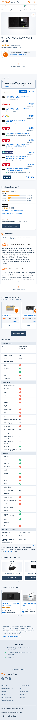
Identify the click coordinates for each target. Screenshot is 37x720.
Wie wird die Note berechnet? (18, 54)
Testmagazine (24, 685)
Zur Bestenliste (12, 578)
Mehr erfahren (8, 86)
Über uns (4, 685)
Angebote (11, 10)
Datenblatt (32, 10)
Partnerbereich (6, 697)
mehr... (33, 546)
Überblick (4, 10)
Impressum (5, 708)
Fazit (25, 10)
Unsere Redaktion (7, 688)
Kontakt (22, 697)
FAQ (21, 688)
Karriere (3, 694)
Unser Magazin (25, 691)
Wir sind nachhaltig (31, 6)
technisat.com (9, 551)
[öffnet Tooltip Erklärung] (18, 187)
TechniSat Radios (7, 6)
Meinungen (19, 10)
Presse (3, 691)
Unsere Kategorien (7, 700)
